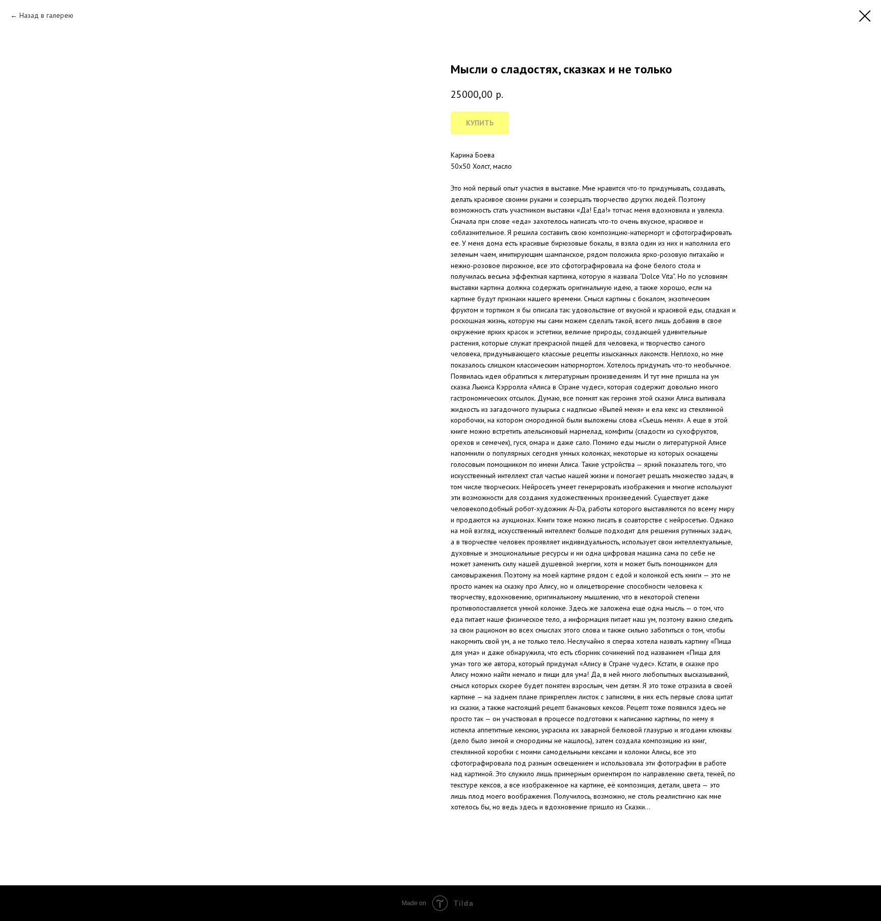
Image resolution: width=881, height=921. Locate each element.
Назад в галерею (46, 15)
